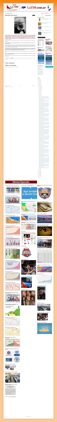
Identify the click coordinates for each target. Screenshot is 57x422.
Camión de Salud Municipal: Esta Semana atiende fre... (44, 135)
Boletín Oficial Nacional (40, 66)
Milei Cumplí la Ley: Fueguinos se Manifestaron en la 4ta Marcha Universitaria (44, 30)
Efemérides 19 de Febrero (41, 134)
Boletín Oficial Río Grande (40, 71)
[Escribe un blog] (11, 58)
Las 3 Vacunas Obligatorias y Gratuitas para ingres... (44, 129)
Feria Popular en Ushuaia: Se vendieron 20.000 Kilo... (44, 137)
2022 (39, 82)
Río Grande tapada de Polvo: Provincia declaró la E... (44, 145)
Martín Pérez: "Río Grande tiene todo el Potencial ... (44, 105)
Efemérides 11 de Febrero (41, 166)
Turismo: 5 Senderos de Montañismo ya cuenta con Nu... (44, 113)
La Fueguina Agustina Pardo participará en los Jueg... (44, 161)
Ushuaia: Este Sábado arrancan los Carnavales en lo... (44, 120)
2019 (39, 85)
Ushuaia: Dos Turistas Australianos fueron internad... (44, 151)
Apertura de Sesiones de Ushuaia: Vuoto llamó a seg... (44, 143)
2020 (39, 84)
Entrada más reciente (7, 85)
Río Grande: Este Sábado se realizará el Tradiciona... (44, 122)
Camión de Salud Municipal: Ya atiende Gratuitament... (44, 160)
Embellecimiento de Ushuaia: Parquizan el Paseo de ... (44, 139)
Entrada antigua (33, 85)
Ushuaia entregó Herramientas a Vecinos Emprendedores (44, 123)
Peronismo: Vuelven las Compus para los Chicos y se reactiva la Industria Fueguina (47, 32)
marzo (39, 94)
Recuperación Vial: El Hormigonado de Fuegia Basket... (44, 98)
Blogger (30, 416)
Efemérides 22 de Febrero (41, 121)
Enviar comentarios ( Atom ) (10, 86)
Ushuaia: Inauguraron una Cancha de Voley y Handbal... (44, 136)
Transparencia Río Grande (40, 72)
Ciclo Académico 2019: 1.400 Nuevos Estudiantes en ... (44, 131)
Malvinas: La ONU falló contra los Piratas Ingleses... (44, 102)
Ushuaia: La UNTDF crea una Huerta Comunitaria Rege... (44, 104)
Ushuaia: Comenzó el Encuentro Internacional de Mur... (44, 158)
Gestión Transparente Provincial (40, 68)
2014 (39, 173)
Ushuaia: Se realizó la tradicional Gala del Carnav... (44, 106)
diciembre (40, 86)
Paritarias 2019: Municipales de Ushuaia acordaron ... (44, 118)
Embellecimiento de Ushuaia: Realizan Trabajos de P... (44, 167)
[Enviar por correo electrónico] (10, 58)
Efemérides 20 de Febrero (41, 128)
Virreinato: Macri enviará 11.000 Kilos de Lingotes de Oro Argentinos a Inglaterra (47, 23)
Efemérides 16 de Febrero (41, 144)
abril (39, 93)
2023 (39, 81)
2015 (39, 172)
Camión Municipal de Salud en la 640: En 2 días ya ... (44, 154)
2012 (39, 175)
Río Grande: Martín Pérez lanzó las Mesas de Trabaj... (44, 159)
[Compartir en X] (12, 58)
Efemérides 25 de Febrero (41, 112)
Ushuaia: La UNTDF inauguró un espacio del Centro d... (44, 114)
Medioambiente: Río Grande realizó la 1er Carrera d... (44, 110)
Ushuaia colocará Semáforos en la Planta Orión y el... (44, 96)
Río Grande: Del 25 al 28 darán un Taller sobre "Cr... (44, 119)
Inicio (20, 85)
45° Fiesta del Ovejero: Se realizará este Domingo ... (44, 97)
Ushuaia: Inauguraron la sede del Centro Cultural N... (44, 127)
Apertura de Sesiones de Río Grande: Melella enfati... (44, 142)
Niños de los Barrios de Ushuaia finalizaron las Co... (44, 146)
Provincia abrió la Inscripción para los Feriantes (43, 147)
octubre (40, 88)
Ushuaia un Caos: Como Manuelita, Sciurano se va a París (47, 26)
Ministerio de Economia (40, 69)
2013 (39, 174)
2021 (39, 83)
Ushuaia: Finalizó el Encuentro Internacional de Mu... (44, 138)
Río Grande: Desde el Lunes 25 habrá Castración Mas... (44, 126)
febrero (39, 95)
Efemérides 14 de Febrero (41, 153)
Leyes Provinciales (40, 70)
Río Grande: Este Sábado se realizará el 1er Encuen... (44, 155)
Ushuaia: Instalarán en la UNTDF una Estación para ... (44, 162)
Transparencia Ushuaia (40, 74)
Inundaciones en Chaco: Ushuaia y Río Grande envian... (44, 130)
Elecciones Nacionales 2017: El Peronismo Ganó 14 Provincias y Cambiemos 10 (47, 19)
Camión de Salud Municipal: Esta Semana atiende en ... (44, 103)
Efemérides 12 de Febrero (41, 163)
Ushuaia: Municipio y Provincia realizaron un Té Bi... (44, 111)
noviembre (40, 87)
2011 (39, 176)
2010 (39, 177)
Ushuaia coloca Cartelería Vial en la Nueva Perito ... (44, 152)
